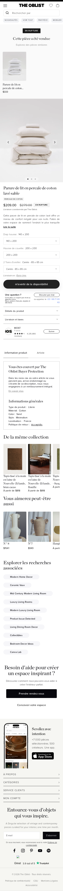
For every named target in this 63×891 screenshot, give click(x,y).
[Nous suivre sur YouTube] (40, 850)
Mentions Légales (49, 880)
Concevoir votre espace (31, 705)
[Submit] (7, 13)
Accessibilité (31, 885)
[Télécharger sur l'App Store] (43, 755)
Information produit (16, 352)
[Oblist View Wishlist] (51, 5)
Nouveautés (11, 20)
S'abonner (51, 835)
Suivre (51, 331)
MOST (17, 328)
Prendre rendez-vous (31, 693)
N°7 (30, 543)
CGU (35, 880)
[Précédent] (8, 142)
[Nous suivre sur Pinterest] (31, 850)
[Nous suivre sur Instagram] (23, 850)
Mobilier (57, 20)
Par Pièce (43, 20)
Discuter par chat (46, 294)
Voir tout (28, 20)
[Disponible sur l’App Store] (31, 857)
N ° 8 (6, 543)
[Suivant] (55, 142)
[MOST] (9, 331)
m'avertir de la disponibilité (31, 284)
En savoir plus (16, 391)
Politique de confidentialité (17, 880)
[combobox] (31, 13)
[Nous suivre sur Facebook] (14, 850)
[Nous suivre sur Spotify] (48, 850)
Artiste (40, 352)
